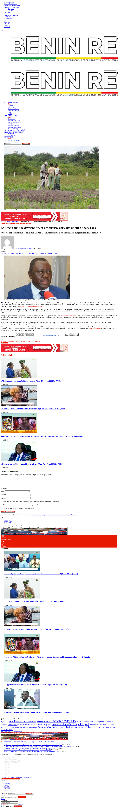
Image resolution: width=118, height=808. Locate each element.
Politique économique (14, 127)
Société (10, 114)
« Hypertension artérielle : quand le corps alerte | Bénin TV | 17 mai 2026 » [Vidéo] (32, 464)
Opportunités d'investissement (52, 727)
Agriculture (11, 119)
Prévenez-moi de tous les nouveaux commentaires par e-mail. (20, 505)
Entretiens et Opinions (14, 140)
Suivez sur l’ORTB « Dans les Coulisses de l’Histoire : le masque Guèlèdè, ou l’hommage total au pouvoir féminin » (44, 436)
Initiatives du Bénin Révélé (98, 725)
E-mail (3, 495)
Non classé (29, 727)
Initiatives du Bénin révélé (12, 5)
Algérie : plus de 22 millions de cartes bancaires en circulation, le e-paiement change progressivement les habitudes (37, 746)
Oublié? (20, 804)
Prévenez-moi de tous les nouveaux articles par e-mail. (18, 508)
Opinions (34, 727)
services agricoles (95, 328)
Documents (11, 10)
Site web (3, 498)
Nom (3, 491)
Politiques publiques (14, 110)
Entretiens (7, 12)
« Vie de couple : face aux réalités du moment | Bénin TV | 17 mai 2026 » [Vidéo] (31, 381)
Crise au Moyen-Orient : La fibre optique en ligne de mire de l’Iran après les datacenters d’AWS (32, 751)
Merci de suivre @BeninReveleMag (11, 731)
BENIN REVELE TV (64, 721)
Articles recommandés (27, 721)
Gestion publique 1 (13, 109)
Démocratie (11, 105)
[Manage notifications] (4, 803)
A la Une (3, 223)
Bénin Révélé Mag (19, 248)
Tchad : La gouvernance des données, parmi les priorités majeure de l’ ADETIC (27, 750)
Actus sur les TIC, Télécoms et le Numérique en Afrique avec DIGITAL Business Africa (28, 742)
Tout (9, 104)
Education (11, 107)
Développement (5, 341)
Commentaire (5, 488)
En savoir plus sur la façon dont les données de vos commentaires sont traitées (53, 515)
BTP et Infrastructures (14, 122)
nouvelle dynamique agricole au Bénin (30, 306)
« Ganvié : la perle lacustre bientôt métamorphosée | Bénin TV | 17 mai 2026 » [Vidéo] (33, 409)
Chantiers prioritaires (99, 721)
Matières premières (13, 125)
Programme (29, 341)
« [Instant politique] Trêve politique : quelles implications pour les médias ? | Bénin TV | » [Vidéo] (41, 574)
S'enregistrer (18, 806)
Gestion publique (9, 2)
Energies (10, 124)
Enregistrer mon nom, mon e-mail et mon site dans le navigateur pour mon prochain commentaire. (31, 501)
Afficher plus (4, 343)
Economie (9, 221)
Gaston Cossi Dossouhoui (17, 341)
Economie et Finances (10, 4)
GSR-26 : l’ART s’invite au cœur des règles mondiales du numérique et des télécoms (29, 748)
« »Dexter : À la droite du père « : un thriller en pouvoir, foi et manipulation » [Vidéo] (36, 712)
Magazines (11, 9)
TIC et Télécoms (13, 129)
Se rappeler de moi (8, 806)
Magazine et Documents (11, 7)
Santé (9, 112)
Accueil (3, 221)
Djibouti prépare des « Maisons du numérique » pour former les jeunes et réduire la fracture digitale (33, 745)
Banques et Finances (14, 120)
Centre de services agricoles (68, 316)
